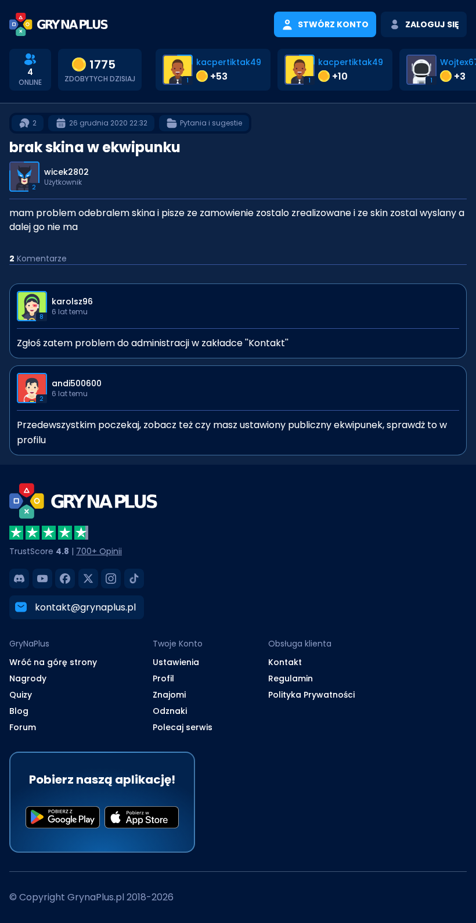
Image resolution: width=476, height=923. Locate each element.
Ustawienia (176, 662)
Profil (163, 678)
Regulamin (290, 678)
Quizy (20, 695)
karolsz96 (72, 301)
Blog (18, 711)
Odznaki (170, 711)
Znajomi (169, 695)
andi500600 (77, 383)
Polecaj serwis (182, 727)
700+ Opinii (99, 551)
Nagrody (27, 678)
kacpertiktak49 (228, 62)
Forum (22, 727)
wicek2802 (66, 172)
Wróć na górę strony (53, 662)
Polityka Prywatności (311, 695)
